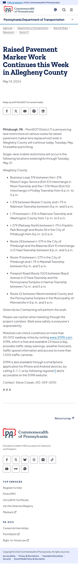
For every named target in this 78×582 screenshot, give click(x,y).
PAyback (8, 512)
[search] (64, 9)
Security (7, 559)
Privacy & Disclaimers (29, 556)
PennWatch (10, 534)
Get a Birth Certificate (16, 499)
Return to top (63, 418)
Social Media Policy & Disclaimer (29, 559)
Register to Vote (12, 487)
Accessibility (9, 556)
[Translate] (55, 10)
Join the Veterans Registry (18, 505)
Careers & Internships (15, 528)
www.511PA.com (61, 337)
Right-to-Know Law (14, 540)
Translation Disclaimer (52, 556)
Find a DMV (9, 493)
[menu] (71, 9)
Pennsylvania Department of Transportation (34, 19)
